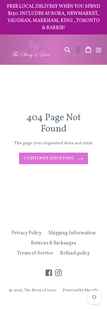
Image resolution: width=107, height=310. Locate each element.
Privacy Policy (27, 233)
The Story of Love (40, 290)
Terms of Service (35, 253)
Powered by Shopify (80, 290)
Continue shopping (49, 158)
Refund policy (75, 253)
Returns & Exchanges (53, 243)
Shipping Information (72, 233)
